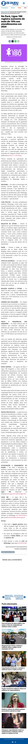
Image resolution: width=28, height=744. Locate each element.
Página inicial (4, 11)
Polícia (19, 7)
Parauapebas (4, 7)
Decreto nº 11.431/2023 (14, 155)
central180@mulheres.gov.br (16, 517)
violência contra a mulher (8, 552)
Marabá (13, 7)
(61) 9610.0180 (22, 543)
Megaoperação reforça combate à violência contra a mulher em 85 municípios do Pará (12, 647)
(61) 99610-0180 (21, 515)
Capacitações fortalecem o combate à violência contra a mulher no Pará (13, 668)
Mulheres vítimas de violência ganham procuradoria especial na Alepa (13, 710)
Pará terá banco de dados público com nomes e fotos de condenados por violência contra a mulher (13, 625)
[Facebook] (12, 742)
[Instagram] (15, 742)
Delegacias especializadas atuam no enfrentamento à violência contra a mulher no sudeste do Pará (13, 731)
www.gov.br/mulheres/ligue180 (16, 494)
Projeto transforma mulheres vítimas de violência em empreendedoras (14, 689)
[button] (10, 41)
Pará (9, 11)
